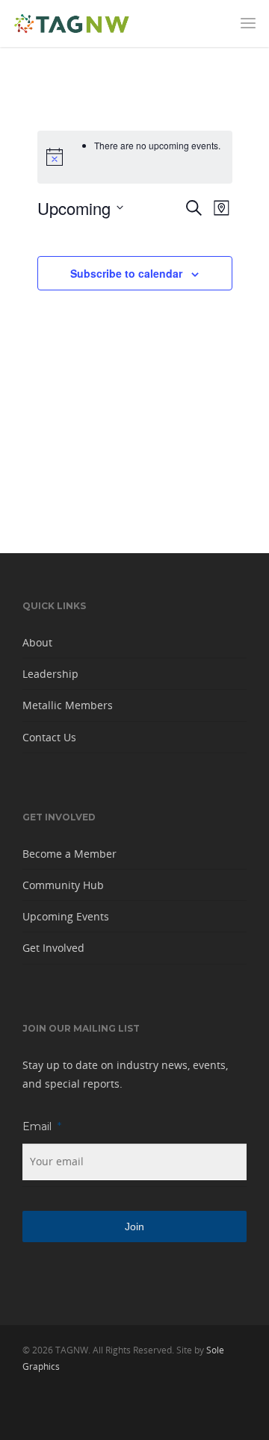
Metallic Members (67, 705)
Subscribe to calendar (126, 273)
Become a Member (69, 854)
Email (41, 1126)
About (37, 642)
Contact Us (49, 737)
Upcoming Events (65, 916)
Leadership (50, 674)
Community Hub (63, 885)
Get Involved (53, 948)
